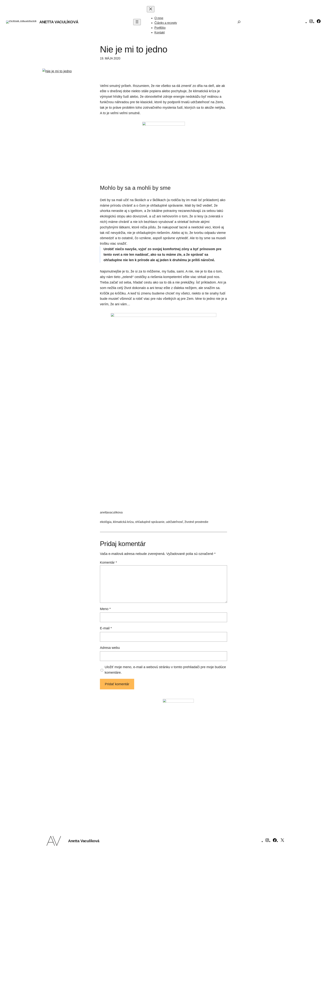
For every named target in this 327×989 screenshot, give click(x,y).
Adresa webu (110, 648)
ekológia (105, 521)
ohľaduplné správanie (149, 521)
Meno (105, 609)
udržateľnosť (174, 521)
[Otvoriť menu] (137, 22)
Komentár (108, 562)
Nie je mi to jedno (133, 49)
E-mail (106, 628)
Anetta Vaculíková (58, 22)
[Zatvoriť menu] (150, 9)
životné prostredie (196, 521)
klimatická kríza (123, 521)
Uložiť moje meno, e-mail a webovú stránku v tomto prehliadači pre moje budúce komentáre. (165, 669)
